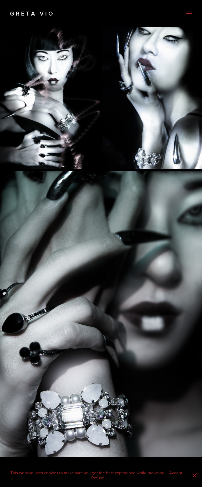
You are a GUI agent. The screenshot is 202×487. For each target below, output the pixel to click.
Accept (175, 473)
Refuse (97, 478)
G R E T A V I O (32, 13)
